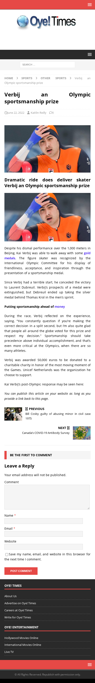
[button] (89, 4)
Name (9, 515)
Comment (11, 482)
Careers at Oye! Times (18, 610)
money (60, 306)
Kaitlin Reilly (38, 113)
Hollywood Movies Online (21, 638)
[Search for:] (47, 64)
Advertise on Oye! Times (20, 603)
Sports (26, 78)
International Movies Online (22, 645)
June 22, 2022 (15, 113)
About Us (10, 596)
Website (10, 541)
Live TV (9, 652)
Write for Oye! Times (17, 617)
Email (8, 528)
